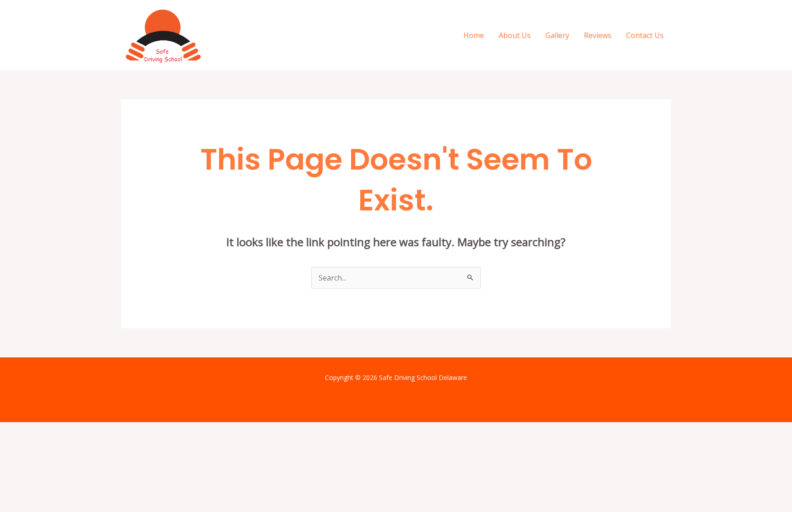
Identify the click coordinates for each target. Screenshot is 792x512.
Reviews (597, 35)
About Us (515, 35)
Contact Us (645, 35)
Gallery (557, 35)
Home (473, 35)
